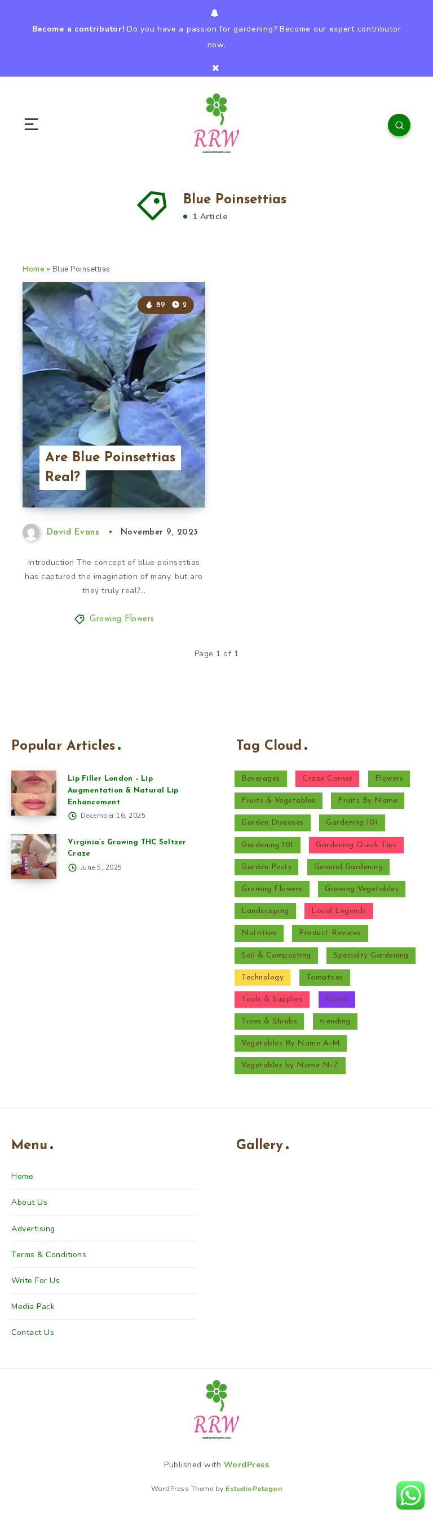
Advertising (33, 1228)
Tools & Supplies (272, 999)
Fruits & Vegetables (278, 800)
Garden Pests (266, 867)
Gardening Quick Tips (356, 845)
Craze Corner (327, 778)
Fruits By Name (367, 800)
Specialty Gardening (371, 955)
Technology (262, 977)
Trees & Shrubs (269, 1021)
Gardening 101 (352, 822)
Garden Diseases (272, 822)
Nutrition (259, 933)
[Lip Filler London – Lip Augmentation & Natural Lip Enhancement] (33, 793)
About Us (29, 1202)
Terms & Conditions (48, 1254)
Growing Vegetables (362, 889)
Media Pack (33, 1306)
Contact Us (32, 1332)
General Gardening (348, 867)
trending (335, 1021)
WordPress (246, 1464)
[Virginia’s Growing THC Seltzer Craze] (33, 856)
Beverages (260, 778)
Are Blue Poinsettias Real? (110, 467)
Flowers (389, 778)
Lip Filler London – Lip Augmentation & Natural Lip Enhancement (123, 790)
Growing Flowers (122, 619)
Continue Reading (166, 475)
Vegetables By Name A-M (290, 1043)
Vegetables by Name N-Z (290, 1065)
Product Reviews (330, 933)
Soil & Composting (276, 955)
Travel (336, 999)
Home (34, 269)
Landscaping (265, 911)
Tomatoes (324, 977)
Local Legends (338, 911)
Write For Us (35, 1280)
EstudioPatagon (254, 1488)
